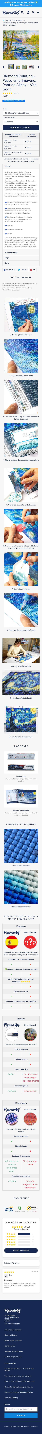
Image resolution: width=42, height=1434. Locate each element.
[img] (9, 1272)
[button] (7, 93)
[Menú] (38, 12)
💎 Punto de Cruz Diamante (12, 20)
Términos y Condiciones (13, 1351)
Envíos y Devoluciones (13, 1340)
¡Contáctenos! (9, 1346)
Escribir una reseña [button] (21, 1250)
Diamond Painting (11, 1398)
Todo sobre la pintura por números (17, 1376)
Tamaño (5, 109)
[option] (10, 67)
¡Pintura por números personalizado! (18, 1392)
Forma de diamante (9, 117)
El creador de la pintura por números (18, 1387)
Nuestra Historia (10, 1335)
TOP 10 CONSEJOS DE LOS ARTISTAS (19, 1381)
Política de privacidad (13, 1357)
